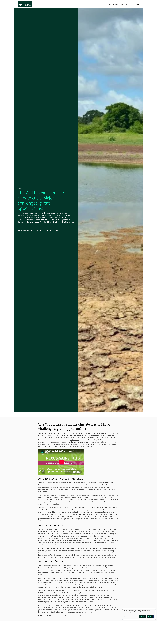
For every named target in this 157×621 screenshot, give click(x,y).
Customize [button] (126, 616)
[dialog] (138, 614)
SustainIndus (43, 487)
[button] (113, 4)
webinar (53, 615)
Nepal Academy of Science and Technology (80, 531)
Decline (142, 616)
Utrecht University (54, 485)
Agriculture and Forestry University (83, 568)
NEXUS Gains (74, 440)
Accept (150, 616)
